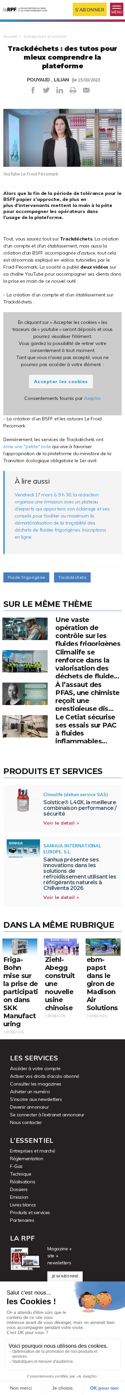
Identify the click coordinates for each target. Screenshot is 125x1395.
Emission (19, 1197)
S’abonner (90, 10)
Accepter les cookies (61, 381)
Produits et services (30, 1212)
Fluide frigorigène (26, 577)
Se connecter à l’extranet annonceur (47, 1115)
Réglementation (26, 1159)
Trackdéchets (72, 577)
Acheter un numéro (30, 1092)
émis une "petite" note (27, 446)
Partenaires (22, 1220)
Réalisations (22, 1182)
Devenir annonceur (29, 1107)
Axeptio (92, 398)
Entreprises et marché (45, 36)
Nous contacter (26, 1122)
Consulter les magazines (35, 1084)
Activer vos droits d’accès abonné (44, 1076)
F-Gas (16, 1166)
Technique (20, 1174)
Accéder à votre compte (35, 1068)
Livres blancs (23, 1205)
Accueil (10, 36)
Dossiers (19, 1189)
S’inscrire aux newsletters (36, 1099)
